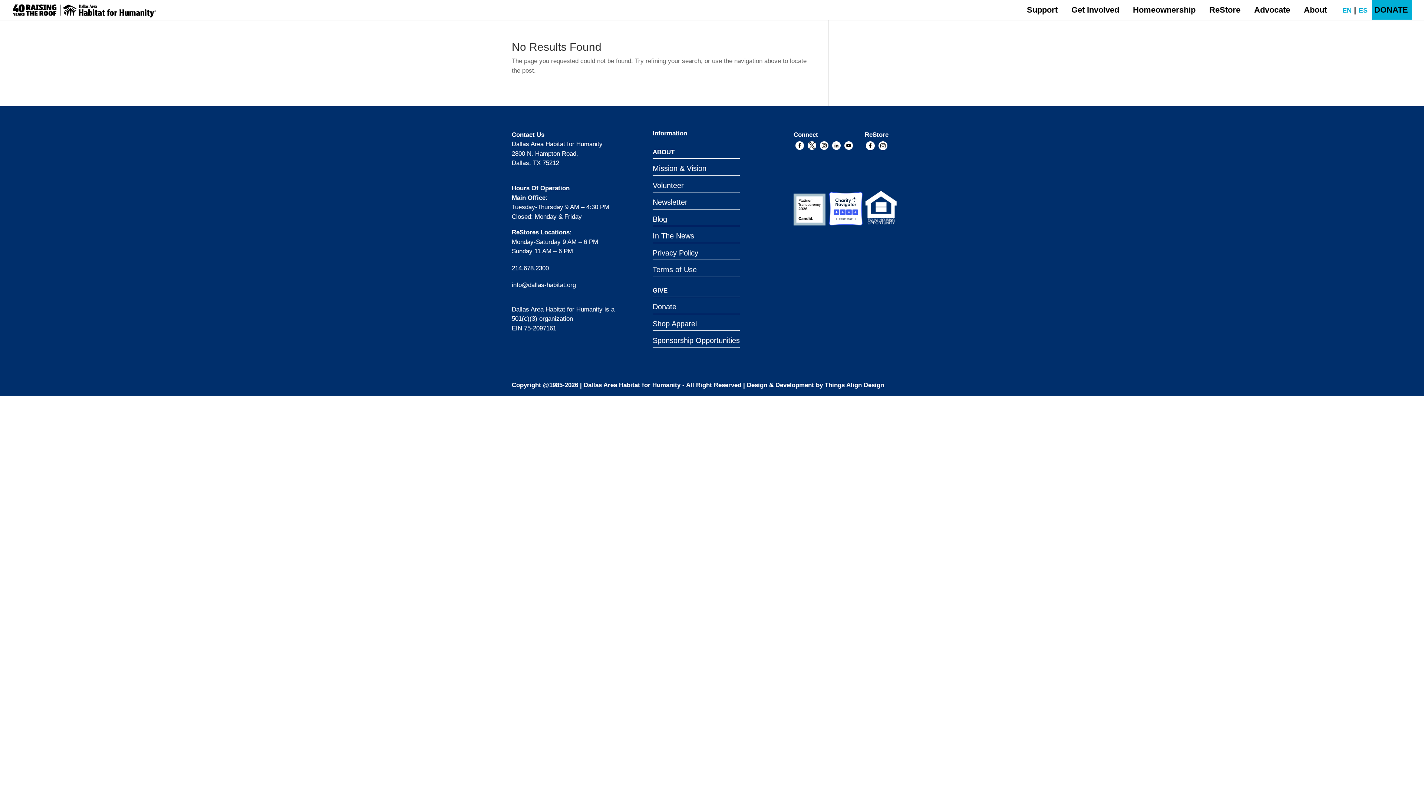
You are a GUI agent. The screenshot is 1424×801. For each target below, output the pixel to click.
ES (1360, 10)
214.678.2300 (530, 268)
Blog (660, 219)
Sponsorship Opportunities (696, 340)
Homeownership (1164, 9)
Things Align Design (854, 385)
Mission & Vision (679, 168)
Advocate (1272, 9)
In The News (673, 236)
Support (1042, 9)
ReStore (1224, 9)
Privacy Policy (675, 253)
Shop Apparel (675, 324)
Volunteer (668, 185)
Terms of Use (675, 270)
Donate (664, 307)
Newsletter (670, 202)
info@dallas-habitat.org (544, 285)
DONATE (1391, 9)
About (1315, 9)
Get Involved (1095, 9)
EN (1343, 10)
